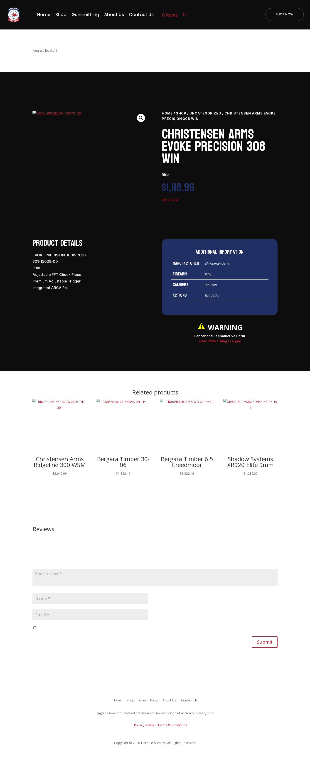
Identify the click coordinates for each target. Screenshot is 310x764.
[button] (141, 118)
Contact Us (141, 15)
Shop (60, 15)
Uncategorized (205, 113)
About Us (114, 15)
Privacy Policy (143, 725)
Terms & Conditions (172, 725)
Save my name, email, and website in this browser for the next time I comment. (96, 628)
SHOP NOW (284, 14)
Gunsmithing (85, 15)
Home (43, 15)
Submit (265, 642)
